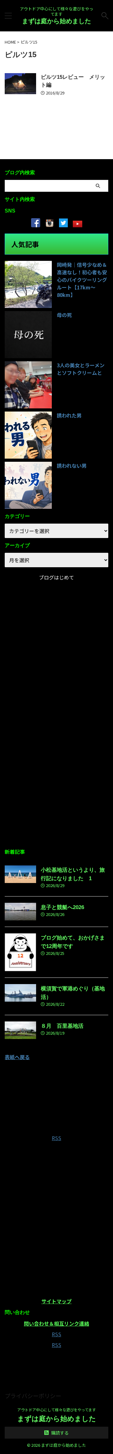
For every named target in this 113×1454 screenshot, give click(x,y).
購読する (59, 1433)
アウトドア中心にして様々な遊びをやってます (56, 1409)
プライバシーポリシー (33, 1396)
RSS (56, 1138)
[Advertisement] (56, 780)
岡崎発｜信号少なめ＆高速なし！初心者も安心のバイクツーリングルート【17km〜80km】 (82, 280)
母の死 (64, 315)
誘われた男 (69, 415)
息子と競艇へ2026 (62, 907)
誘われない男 (72, 465)
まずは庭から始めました (56, 21)
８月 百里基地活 (62, 1026)
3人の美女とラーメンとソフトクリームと (81, 368)
